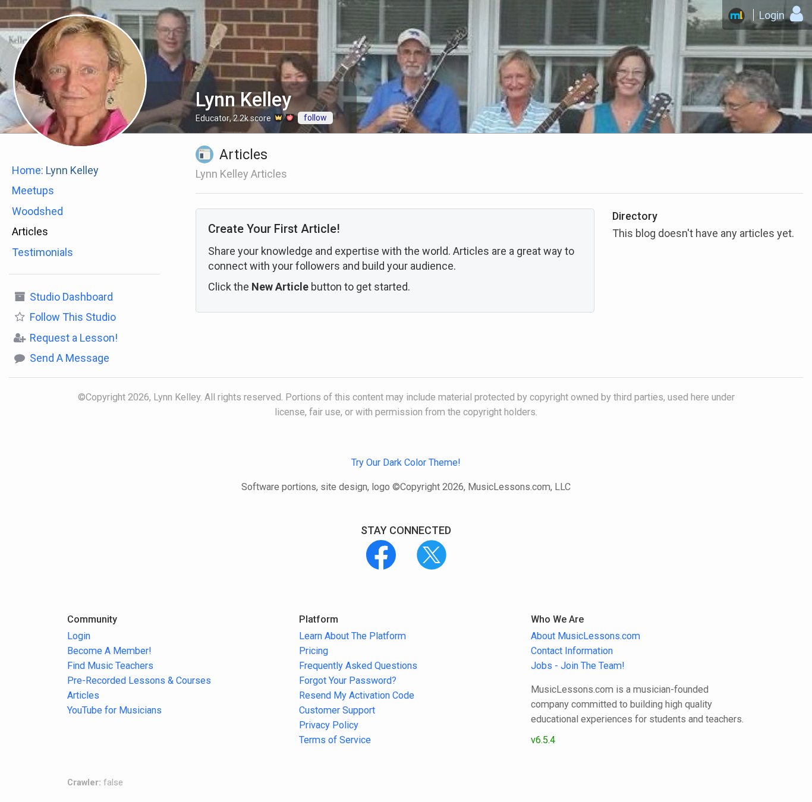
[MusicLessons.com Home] (736, 16)
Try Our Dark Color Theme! (406, 462)
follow (315, 117)
